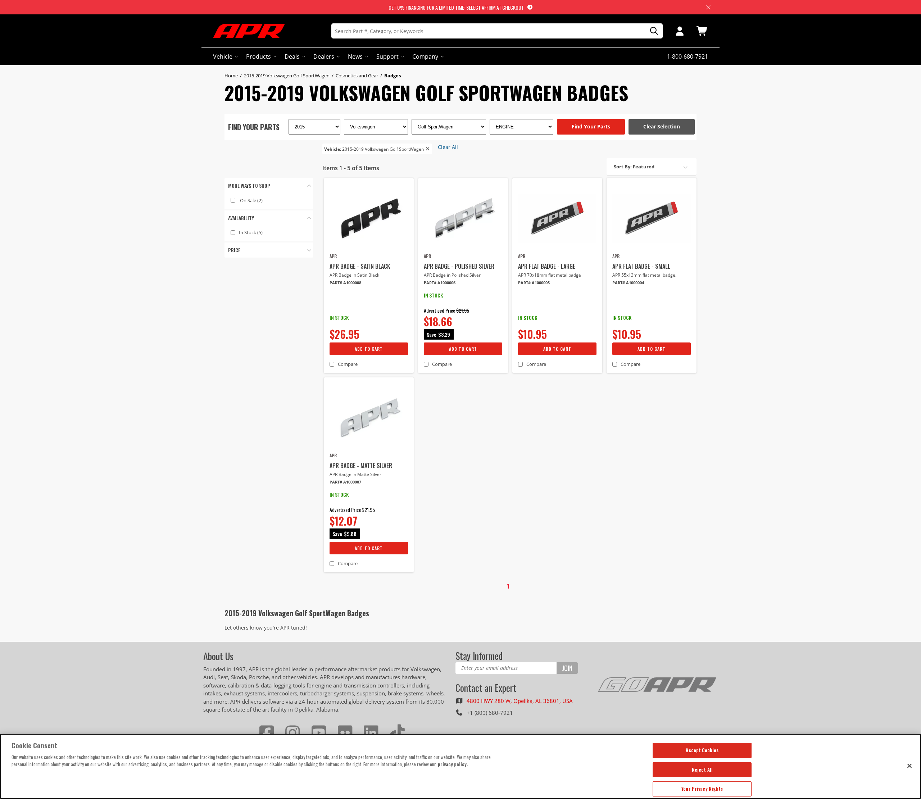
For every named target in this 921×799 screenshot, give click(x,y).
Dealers (323, 56)
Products (258, 56)
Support (387, 56)
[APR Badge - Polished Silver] (463, 218)
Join (567, 668)
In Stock (251, 232)
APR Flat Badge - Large (546, 266)
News (355, 56)
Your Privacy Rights (702, 788)
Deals (292, 56)
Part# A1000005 (534, 282)
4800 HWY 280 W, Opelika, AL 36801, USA (520, 700)
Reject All (702, 769)
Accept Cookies (702, 750)
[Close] (909, 765)
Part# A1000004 (628, 282)
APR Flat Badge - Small (641, 266)
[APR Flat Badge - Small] (651, 218)
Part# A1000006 (439, 282)
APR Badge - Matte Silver (361, 465)
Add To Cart (369, 349)
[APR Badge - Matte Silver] (369, 417)
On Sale (251, 200)
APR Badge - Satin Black (360, 266)
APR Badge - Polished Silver (459, 266)
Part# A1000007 (345, 482)
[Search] (651, 31)
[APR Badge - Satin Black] (369, 218)
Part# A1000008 (345, 282)
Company (425, 56)
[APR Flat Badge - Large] (557, 218)
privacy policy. (453, 764)
